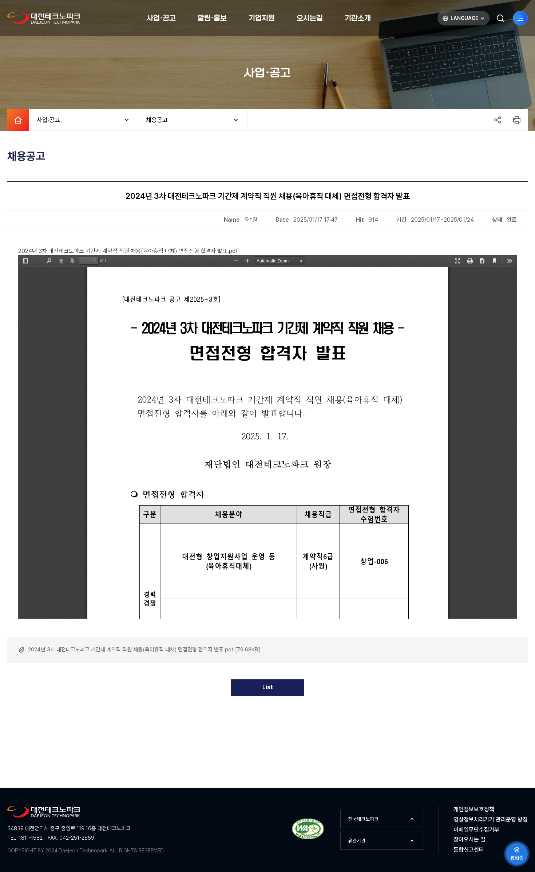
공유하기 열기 (497, 120)
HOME (18, 120)
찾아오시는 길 (469, 839)
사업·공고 (44, 120)
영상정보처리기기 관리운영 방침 (490, 819)
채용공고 (153, 120)
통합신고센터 (468, 849)
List (267, 687)
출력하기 (516, 120)
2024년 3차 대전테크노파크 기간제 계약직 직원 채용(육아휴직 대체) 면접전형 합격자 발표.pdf (128, 251)
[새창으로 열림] (308, 838)
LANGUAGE (460, 19)
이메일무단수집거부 (476, 829)
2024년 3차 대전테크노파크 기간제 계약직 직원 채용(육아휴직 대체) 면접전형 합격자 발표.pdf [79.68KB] (144, 649)
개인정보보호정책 (473, 809)
